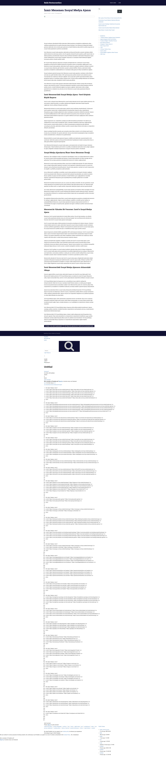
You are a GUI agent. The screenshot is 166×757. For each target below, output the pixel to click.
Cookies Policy (67, 734)
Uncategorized (58, 13)
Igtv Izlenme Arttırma (105, 42)
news (92, 726)
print (58, 384)
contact (93, 728)
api (82, 726)
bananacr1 (46, 371)
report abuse (87, 728)
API (45, 338)
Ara (99, 9)
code (101, 743)
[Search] (69, 346)
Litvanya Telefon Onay (105, 49)
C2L (101, 739)
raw (45, 384)
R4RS (101, 736)
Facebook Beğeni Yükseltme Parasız (108, 40)
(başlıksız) (102, 35)
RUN (101, 733)
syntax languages (57, 726)
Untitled (101, 746)
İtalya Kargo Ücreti (104, 45)
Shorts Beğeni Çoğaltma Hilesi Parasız (109, 52)
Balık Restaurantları (53, 2)
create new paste (48, 726)
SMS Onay (102, 54)
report (60, 384)
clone (52, 384)
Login (45, 352)
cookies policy (57, 728)
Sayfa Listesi (113, 2)
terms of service (65, 728)
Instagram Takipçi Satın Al (106, 44)
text (45, 383)
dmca (81, 728)
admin (52, 13)
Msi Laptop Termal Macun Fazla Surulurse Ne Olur (110, 18)
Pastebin (46, 336)
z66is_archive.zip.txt (104, 729)
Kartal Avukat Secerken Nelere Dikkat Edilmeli (109, 27)
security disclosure (74, 728)
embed (55, 384)
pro (96, 726)
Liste (119, 2)
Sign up (48, 352)
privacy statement (48, 728)
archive (64, 726)
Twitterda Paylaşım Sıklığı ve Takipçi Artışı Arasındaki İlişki (78, 326)
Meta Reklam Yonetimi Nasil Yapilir (107, 30)
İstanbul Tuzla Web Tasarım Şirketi (53, 326)
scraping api (87, 726)
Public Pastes (102, 726)
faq (49, 338)
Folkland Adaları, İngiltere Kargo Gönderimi (110, 37)
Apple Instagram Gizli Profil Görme (108, 39)
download (48, 384)
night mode (77, 726)
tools (47, 338)
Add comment (47, 379)
